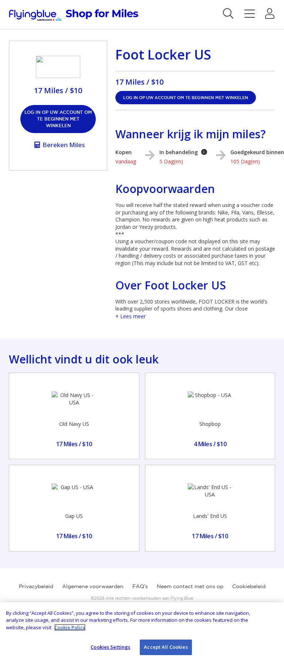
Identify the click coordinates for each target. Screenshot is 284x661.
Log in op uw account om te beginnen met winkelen (58, 119)
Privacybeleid (36, 586)
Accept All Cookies (165, 647)
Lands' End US (210, 515)
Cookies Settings (110, 647)
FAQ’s (140, 586)
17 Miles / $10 (139, 82)
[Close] (272, 614)
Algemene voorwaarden (93, 586)
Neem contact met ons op (190, 586)
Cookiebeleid (249, 586)
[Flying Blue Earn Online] (73, 15)
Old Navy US (74, 423)
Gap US (74, 515)
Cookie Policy (69, 627)
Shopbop (210, 423)
